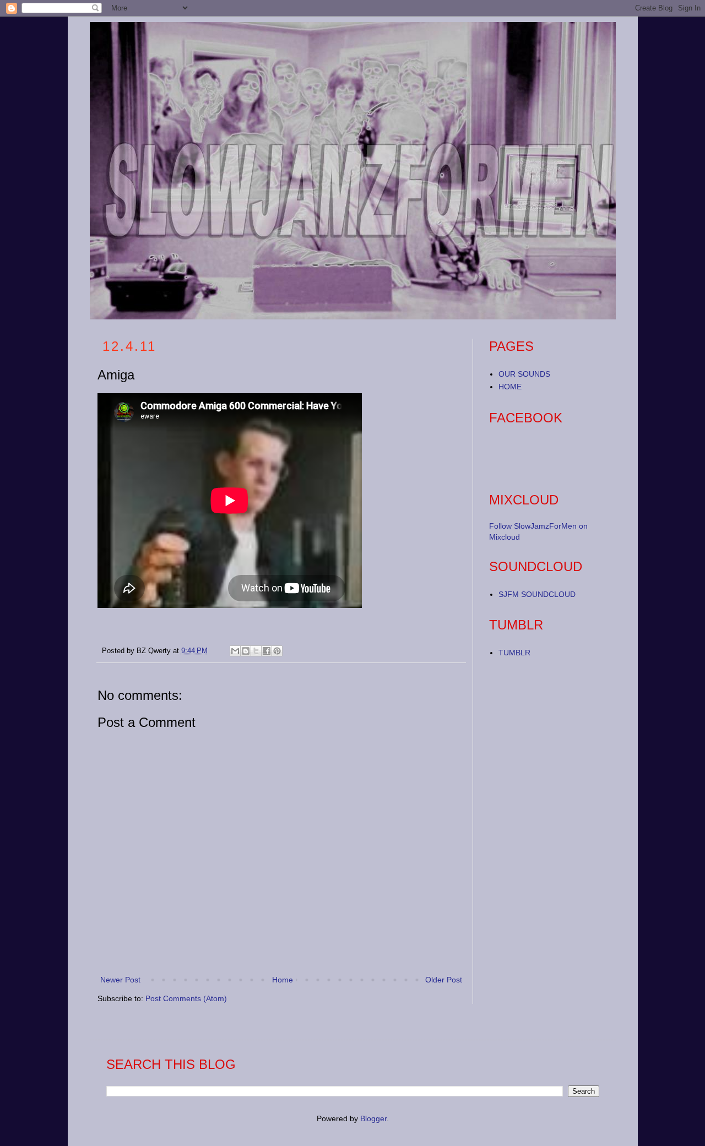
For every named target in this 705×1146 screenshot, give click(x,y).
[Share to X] (256, 650)
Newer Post (120, 979)
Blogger (373, 1118)
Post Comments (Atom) (186, 998)
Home (282, 979)
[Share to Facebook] (266, 650)
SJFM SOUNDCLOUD (537, 594)
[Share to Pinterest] (277, 650)
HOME (510, 386)
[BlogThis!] (245, 650)
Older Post (443, 979)
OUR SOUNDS (524, 374)
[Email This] (235, 650)
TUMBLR (514, 652)
